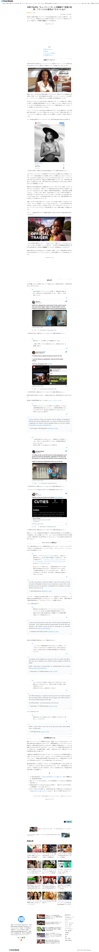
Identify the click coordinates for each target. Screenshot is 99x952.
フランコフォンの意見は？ (50, 53)
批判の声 (46, 51)
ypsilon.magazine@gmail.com (18, 931)
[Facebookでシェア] (68, 822)
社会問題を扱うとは (48, 55)
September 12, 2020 (53, 428)
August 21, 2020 (53, 671)
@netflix (31, 419)
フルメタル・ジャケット (43, 561)
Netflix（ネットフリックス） (66, 796)
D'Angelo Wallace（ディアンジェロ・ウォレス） (51, 796)
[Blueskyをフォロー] (22, 938)
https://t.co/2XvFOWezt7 (44, 628)
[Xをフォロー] (20, 938)
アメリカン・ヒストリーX (58, 561)
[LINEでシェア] (71, 822)
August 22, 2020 (44, 731)
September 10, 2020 (53, 631)
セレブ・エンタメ (37, 796)
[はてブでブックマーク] (69, 822)
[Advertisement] (49, 34)
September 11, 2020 (46, 591)
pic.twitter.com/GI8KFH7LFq (44, 425)
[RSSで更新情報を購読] (21, 940)
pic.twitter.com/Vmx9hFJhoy (39, 668)
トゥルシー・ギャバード (53, 400)
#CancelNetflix (33, 425)
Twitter (16, 926)
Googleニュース (28, 926)
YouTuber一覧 (17, 933)
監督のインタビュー (48, 49)
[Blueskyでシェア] (66, 822)
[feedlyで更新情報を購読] (24, 938)
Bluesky (20, 926)
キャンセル (49, 555)
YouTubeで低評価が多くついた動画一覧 (51, 776)
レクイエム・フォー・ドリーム (51, 559)
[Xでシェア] (65, 822)
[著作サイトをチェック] (18, 938)
